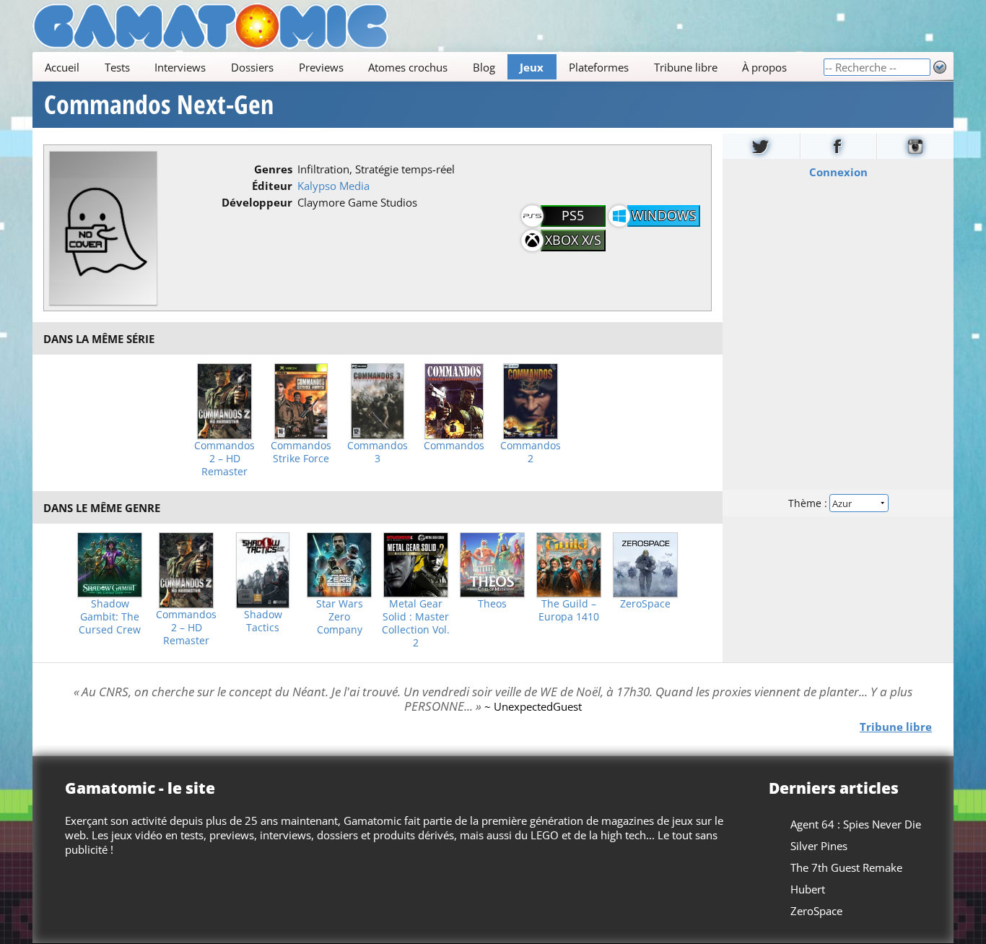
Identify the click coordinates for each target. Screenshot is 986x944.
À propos (764, 67)
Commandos (454, 445)
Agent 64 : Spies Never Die (855, 824)
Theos (492, 603)
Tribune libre (685, 67)
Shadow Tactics (263, 621)
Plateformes (599, 67)
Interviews (180, 67)
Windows (664, 215)
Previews (321, 67)
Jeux (532, 67)
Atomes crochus (408, 67)
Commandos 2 (530, 452)
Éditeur (272, 185)
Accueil (62, 67)
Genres (273, 169)
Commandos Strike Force (301, 452)
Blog (484, 67)
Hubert (807, 889)
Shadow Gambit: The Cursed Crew (110, 616)
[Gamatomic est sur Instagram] (915, 146)
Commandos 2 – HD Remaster (224, 458)
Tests (117, 67)
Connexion (838, 172)
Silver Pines (818, 846)
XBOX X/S (573, 239)
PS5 (573, 215)
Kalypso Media (333, 185)
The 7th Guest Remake (846, 867)
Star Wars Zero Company (339, 616)
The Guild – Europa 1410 (568, 610)
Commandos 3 (377, 452)
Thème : (809, 503)
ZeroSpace (645, 603)
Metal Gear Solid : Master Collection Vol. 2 (416, 623)
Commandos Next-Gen (159, 105)
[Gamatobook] (838, 146)
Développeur (257, 202)
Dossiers (252, 67)
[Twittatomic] (761, 146)
